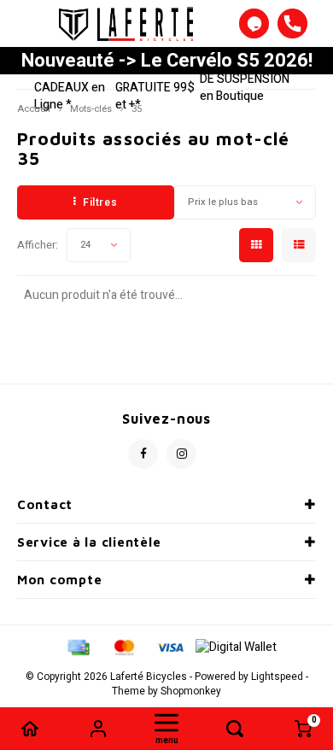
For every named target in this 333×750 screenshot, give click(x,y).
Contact (45, 504)
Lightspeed (277, 677)
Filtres (100, 202)
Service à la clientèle (89, 542)
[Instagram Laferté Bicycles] (181, 454)
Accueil (33, 109)
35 (136, 109)
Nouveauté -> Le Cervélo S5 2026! (167, 60)
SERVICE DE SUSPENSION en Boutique (244, 79)
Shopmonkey (191, 691)
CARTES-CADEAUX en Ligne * (69, 88)
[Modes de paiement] (78, 647)
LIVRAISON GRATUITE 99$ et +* (155, 88)
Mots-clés (91, 109)
